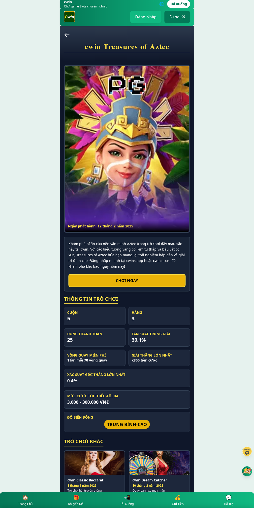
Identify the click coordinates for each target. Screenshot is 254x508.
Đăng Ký (177, 17)
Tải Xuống (178, 3)
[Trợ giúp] (247, 451)
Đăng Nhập (146, 17)
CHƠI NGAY (127, 280)
